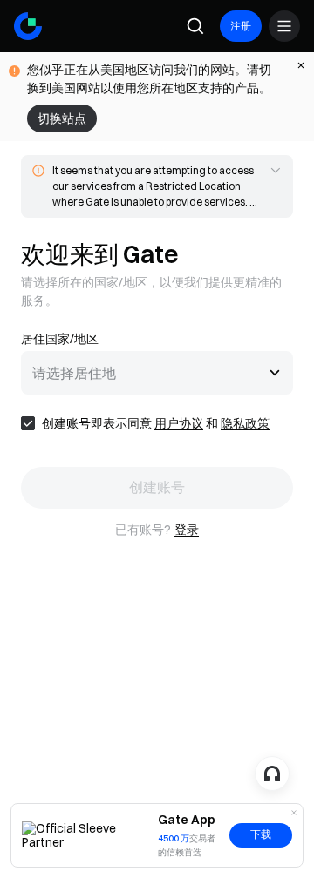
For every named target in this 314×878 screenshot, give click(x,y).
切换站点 (62, 118)
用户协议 (178, 423)
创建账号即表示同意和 (156, 423)
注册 (240, 25)
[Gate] (28, 26)
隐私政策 (245, 423)
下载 (260, 834)
